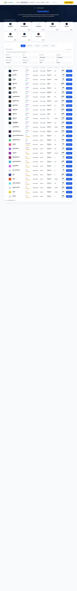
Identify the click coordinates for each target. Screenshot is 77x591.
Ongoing (29, 45)
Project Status (8, 60)
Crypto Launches (24, 2)
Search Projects (9, 49)
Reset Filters (69, 49)
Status (26, 67)
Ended (53, 45)
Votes (62, 67)
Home (34, 7)
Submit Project (68, 2)
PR (35, 2)
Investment (41, 60)
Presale (38, 45)
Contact (47, 2)
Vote (69, 75)
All (23, 45)
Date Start (35, 67)
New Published (25, 60)
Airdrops (17, 2)
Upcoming (45, 45)
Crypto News (31, 2)
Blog (38, 2)
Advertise (42, 2)
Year (57, 60)
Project (10, 67)
